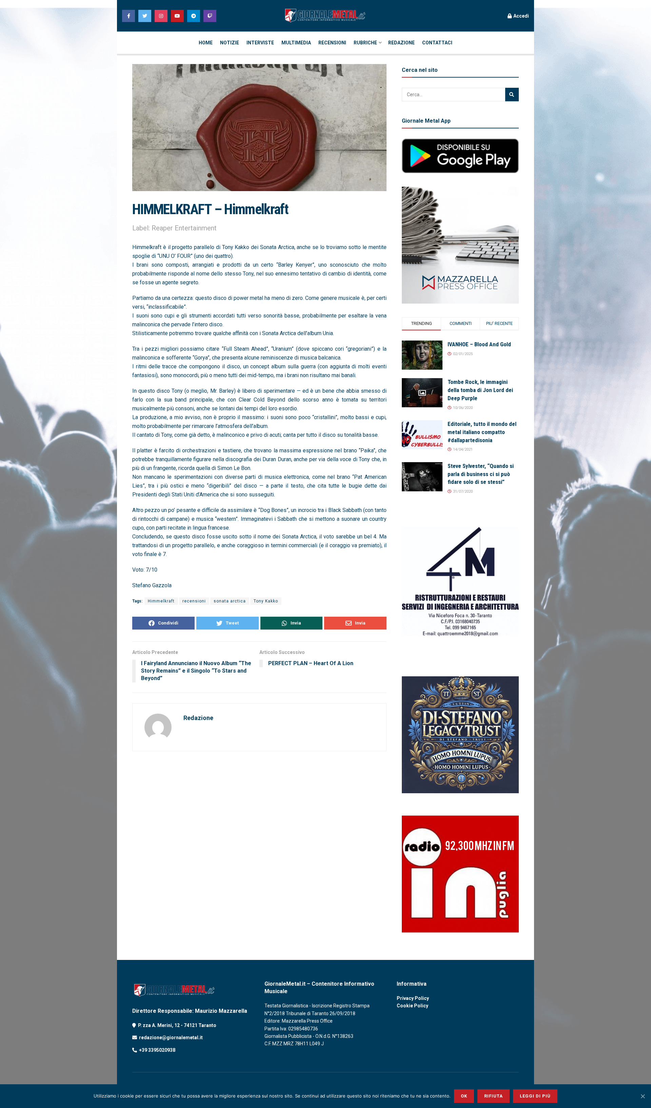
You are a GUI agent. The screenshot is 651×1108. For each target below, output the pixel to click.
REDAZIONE (401, 42)
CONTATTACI (437, 42)
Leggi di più (535, 1096)
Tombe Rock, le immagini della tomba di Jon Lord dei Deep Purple (480, 390)
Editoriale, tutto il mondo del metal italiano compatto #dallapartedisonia (482, 432)
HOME (206, 42)
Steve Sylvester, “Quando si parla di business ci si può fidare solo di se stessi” (481, 474)
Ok (464, 1096)
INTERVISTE (260, 42)
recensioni (194, 601)
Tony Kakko (266, 601)
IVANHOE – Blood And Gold (479, 344)
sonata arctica (230, 601)
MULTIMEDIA (296, 42)
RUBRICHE (365, 42)
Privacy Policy (413, 998)
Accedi (520, 16)
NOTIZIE (229, 42)
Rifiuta (493, 1096)
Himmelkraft (161, 601)
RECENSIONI (332, 42)
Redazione (198, 717)
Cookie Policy (412, 1005)
